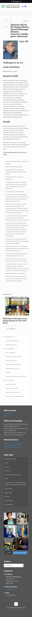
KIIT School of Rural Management (13, 447)
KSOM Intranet (8, 413)
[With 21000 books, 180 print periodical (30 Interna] (22, 544)
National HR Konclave (11, 360)
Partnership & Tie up (9, 337)
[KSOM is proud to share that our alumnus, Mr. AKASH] (10, 531)
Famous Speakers (10, 352)
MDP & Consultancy (9, 380)
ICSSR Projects (9, 500)
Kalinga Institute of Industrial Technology (15, 443)
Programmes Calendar (11, 388)
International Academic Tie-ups (13, 474)
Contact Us (8, 470)
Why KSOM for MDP (10, 384)
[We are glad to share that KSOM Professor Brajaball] (10, 519)
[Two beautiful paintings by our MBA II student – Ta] (22, 531)
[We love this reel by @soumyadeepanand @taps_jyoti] (22, 519)
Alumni (7, 463)
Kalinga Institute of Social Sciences (13, 445)
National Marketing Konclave (13, 364)
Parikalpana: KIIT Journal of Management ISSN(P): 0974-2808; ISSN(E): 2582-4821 (16, 483)
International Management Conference (16, 376)
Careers (7, 466)
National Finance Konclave (12, 368)
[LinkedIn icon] (18, 610)
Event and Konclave (9, 348)
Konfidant (8, 372)
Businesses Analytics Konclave (13, 356)
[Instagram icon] (20, 610)
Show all (26, 21)
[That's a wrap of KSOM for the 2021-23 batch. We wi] (10, 544)
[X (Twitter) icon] (13, 610)
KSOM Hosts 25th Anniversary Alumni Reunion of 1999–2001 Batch (15, 320)
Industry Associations (11, 344)
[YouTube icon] (15, 610)
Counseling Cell (9, 504)
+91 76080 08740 (10, 595)
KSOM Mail (7, 416)
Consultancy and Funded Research (14, 396)
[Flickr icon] (17, 610)
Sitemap (7, 496)
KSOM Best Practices (10, 459)
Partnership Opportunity (11, 341)
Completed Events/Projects (12, 392)
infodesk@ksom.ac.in (12, 589)
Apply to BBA (8, 492)
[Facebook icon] (11, 610)
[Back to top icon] (16, 604)
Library (6, 478)
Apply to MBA (8, 488)
